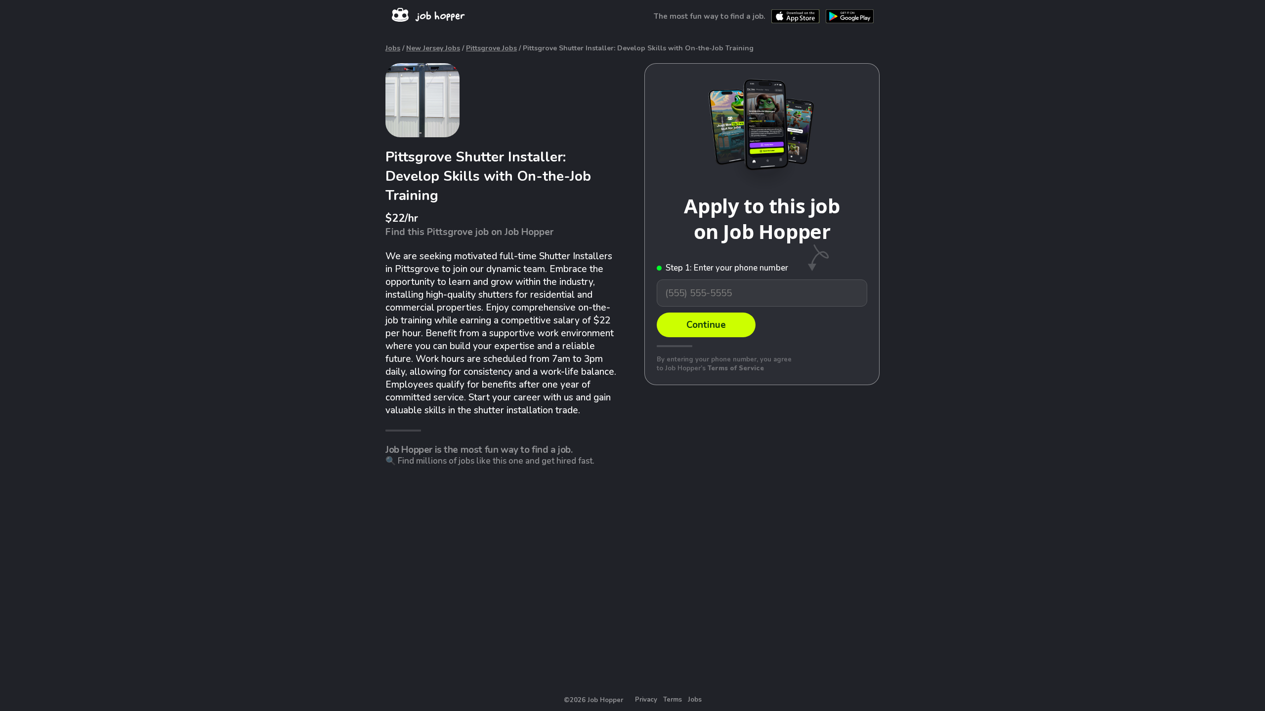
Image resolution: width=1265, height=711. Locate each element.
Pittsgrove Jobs (491, 48)
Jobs (392, 48)
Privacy (646, 699)
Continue (706, 324)
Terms (672, 699)
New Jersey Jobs (433, 48)
